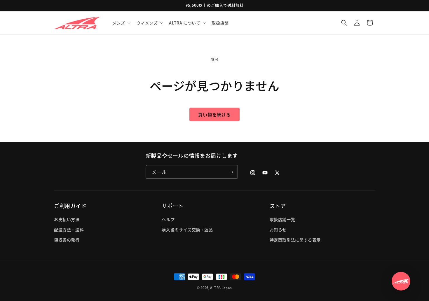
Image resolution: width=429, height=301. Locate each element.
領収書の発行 (67, 240)
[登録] (231, 172)
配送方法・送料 (69, 229)
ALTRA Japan (221, 287)
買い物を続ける (214, 114)
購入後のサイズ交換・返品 (187, 229)
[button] (121, 23)
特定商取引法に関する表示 (295, 240)
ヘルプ (168, 219)
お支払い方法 (67, 219)
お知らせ (278, 229)
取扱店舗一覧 (282, 219)
